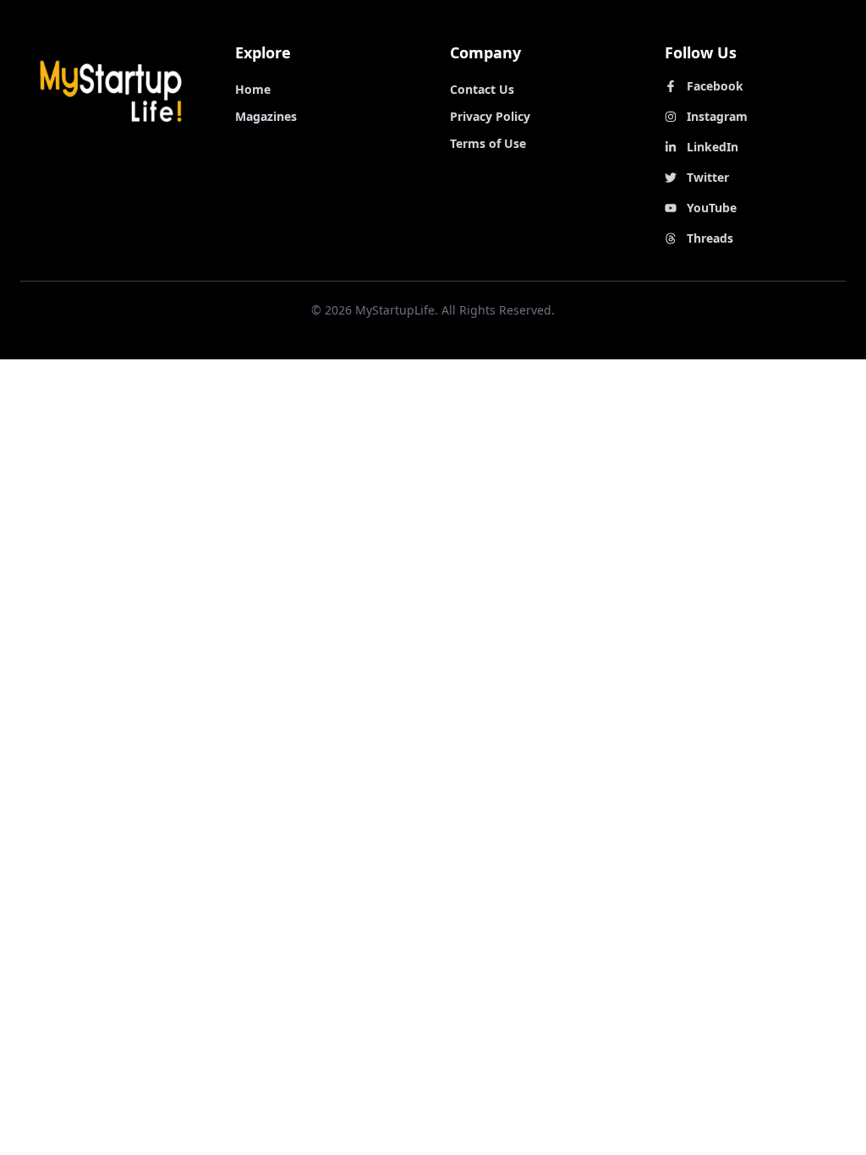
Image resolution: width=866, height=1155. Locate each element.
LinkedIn (712, 147)
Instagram (717, 116)
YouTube (712, 208)
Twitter (708, 177)
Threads (710, 238)
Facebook (715, 86)
